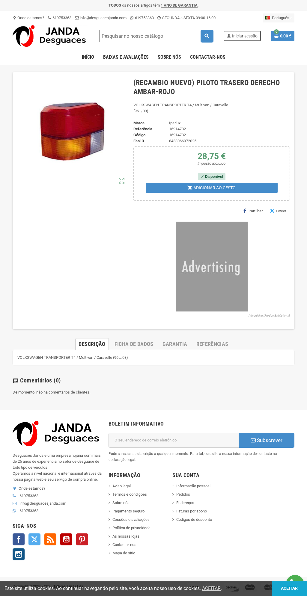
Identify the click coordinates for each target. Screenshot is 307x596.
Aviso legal (121, 486)
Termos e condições (129, 494)
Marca (139, 123)
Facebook (19, 539)
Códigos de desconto (194, 519)
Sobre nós (121, 502)
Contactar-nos (124, 544)
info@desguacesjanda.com (103, 18)
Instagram (19, 554)
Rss (50, 539)
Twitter (34, 539)
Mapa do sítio (123, 553)
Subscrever (269, 440)
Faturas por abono (191, 511)
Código (139, 135)
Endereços (185, 502)
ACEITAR (211, 588)
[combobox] (156, 36)
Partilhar (256, 211)
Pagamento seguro (128, 511)
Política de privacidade (131, 528)
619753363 (61, 18)
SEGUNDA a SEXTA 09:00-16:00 (188, 18)
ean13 (138, 141)
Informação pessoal (193, 486)
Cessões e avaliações (131, 519)
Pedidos (183, 494)
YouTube (66, 539)
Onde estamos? (28, 18)
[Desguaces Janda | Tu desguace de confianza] (51, 36)
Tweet (281, 211)
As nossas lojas (125, 536)
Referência (142, 129)
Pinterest (82, 539)
